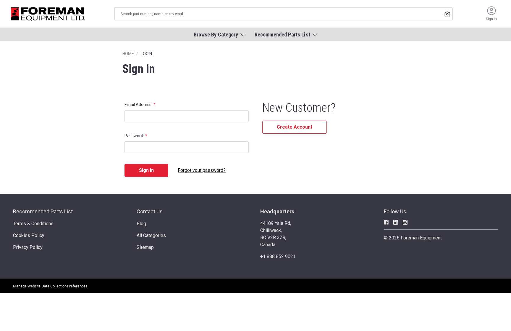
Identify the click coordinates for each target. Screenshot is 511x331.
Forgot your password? (202, 170)
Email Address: (138, 104)
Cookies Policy (28, 235)
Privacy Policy (28, 247)
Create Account (294, 127)
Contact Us (150, 211)
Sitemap (145, 247)
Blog (141, 223)
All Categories (151, 235)
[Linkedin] (395, 222)
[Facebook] (386, 222)
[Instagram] (405, 222)
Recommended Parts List (43, 211)
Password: (134, 135)
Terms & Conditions (33, 223)
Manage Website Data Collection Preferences (50, 286)
